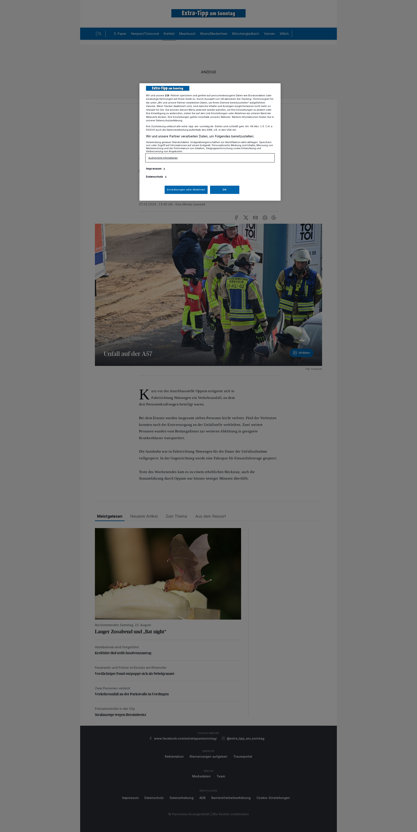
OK (225, 189)
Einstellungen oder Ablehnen (186, 189)
